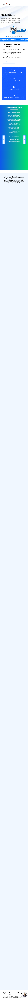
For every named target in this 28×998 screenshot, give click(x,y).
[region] (14, 19)
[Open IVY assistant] (25, 995)
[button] (6, 36)
